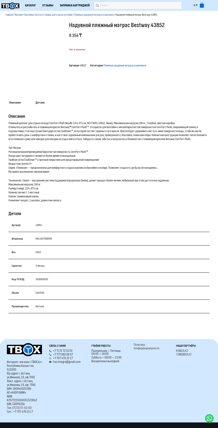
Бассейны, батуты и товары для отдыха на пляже (48, 14)
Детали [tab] (40, 102)
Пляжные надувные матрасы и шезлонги (94, 14)
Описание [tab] (15, 102)
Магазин (19, 14)
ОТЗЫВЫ (47, 5)
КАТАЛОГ (30, 5)
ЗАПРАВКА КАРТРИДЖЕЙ (75, 5)
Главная (9, 14)
